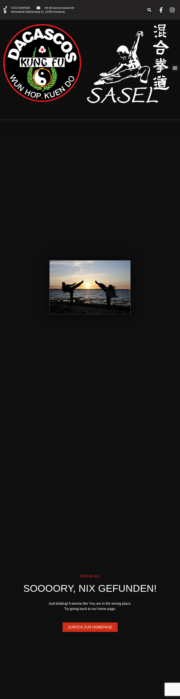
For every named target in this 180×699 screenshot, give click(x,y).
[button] (149, 10)
